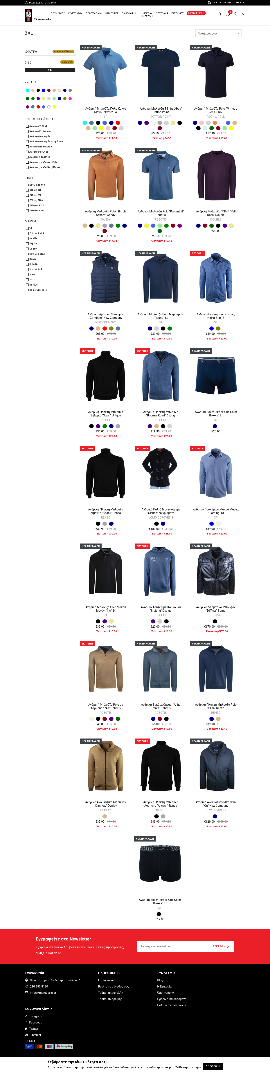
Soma (32, 274)
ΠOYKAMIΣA (58, 13)
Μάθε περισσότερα (188, 1067)
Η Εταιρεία (164, 986)
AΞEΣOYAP (162, 13)
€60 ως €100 (36, 200)
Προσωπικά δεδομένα (171, 999)
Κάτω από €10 (37, 185)
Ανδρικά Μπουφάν (39, 136)
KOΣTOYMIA (75, 13)
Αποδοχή (213, 1066)
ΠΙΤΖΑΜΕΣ (177, 13)
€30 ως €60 (35, 195)
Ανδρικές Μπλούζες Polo (43, 162)
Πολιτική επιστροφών (172, 1005)
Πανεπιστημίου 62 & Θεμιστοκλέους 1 (55, 980)
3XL (29, 33)
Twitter (33, 1028)
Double (33, 238)
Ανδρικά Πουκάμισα (40, 146)
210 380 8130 (39, 986)
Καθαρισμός (67, 62)
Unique (33, 285)
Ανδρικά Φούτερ (38, 152)
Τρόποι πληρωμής (110, 999)
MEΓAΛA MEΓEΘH (147, 15)
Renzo (33, 259)
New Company (37, 254)
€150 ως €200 (36, 210)
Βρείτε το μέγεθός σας (113, 986)
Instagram (35, 1016)
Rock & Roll (35, 269)
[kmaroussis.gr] (38, 16)
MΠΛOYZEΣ (111, 13)
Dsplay (33, 243)
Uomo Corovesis (38, 290)
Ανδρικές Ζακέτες (39, 157)
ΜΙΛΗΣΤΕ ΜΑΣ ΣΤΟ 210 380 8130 (228, 2)
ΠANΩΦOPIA (128, 13)
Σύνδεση (234, 14)
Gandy (33, 249)
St (30, 279)
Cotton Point (36, 233)
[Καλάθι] (243, 14)
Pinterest (35, 1035)
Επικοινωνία (106, 980)
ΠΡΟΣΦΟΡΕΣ (196, 13)
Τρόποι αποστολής (110, 992)
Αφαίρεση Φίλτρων (63, 51)
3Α (30, 228)
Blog (160, 980)
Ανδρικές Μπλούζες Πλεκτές (45, 167)
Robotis (33, 264)
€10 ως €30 (35, 190)
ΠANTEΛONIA (94, 13)
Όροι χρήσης (165, 992)
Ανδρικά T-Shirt (38, 126)
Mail (32, 1041)
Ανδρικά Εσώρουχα (40, 131)
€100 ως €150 (36, 205)
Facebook (35, 1022)
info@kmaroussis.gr (43, 992)
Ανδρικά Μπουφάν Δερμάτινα (46, 141)
